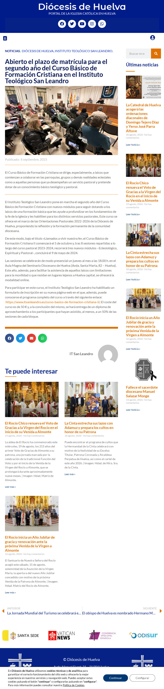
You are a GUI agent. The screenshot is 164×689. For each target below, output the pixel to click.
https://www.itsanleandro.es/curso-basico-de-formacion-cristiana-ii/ (53, 302)
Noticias (12, 51)
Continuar (115, 678)
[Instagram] (92, 24)
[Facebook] (62, 24)
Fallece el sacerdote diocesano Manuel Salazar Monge (142, 391)
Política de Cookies (73, 685)
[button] (5, 38)
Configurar (142, 678)
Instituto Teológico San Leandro (83, 51)
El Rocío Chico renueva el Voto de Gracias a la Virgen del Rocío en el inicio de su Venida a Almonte (31, 427)
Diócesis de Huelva (82, 6)
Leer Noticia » (133, 144)
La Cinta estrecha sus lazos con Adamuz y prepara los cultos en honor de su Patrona (89, 427)
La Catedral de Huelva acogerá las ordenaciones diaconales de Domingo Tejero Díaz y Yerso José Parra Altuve (143, 118)
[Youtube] (82, 24)
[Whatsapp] (102, 24)
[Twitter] (72, 24)
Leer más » (10, 486)
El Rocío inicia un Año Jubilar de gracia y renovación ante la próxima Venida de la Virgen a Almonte (30, 543)
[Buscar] (156, 54)
